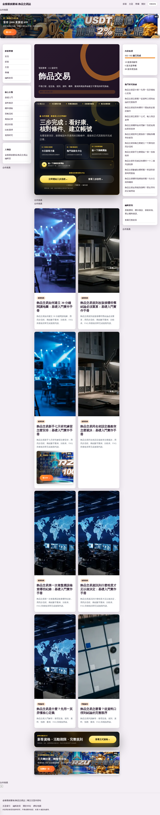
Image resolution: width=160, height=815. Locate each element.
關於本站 (27, 806)
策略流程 (9, 114)
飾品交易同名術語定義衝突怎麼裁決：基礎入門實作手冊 (98, 430)
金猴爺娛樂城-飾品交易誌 (16, 4)
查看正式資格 (102, 739)
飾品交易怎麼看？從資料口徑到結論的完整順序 (140, 100)
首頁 (7, 56)
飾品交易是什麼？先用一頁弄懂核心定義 (140, 91)
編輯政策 (9, 78)
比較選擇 (9, 130)
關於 (144, 4)
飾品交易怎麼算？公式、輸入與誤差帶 (140, 118)
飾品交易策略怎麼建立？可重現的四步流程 (140, 145)
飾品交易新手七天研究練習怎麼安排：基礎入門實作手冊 (55, 430)
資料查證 (9, 103)
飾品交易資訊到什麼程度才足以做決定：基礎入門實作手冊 (98, 589)
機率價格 (9, 108)
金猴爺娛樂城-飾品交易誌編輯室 (16, 156)
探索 (125, 4)
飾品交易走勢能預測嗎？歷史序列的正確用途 (140, 189)
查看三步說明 (95, 179)
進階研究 (9, 135)
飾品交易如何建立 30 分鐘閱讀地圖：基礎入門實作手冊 (55, 306)
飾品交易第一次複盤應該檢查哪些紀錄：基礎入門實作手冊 (55, 589)
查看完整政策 (131, 220)
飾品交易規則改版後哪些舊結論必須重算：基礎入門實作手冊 (98, 306)
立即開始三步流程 (58, 179)
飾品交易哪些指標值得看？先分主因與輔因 (140, 180)
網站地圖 (37, 806)
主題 (131, 4)
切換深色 (152, 4)
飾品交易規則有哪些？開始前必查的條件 (140, 109)
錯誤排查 (9, 124)
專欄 (137, 4)
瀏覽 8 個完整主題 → (47, 92)
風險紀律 (9, 119)
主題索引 (6, 806)
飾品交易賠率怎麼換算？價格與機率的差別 (140, 136)
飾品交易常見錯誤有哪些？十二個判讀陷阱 (140, 162)
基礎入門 (9, 97)
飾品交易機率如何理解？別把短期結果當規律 (140, 127)
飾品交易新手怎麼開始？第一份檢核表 (140, 153)
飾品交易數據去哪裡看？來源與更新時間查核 (140, 171)
